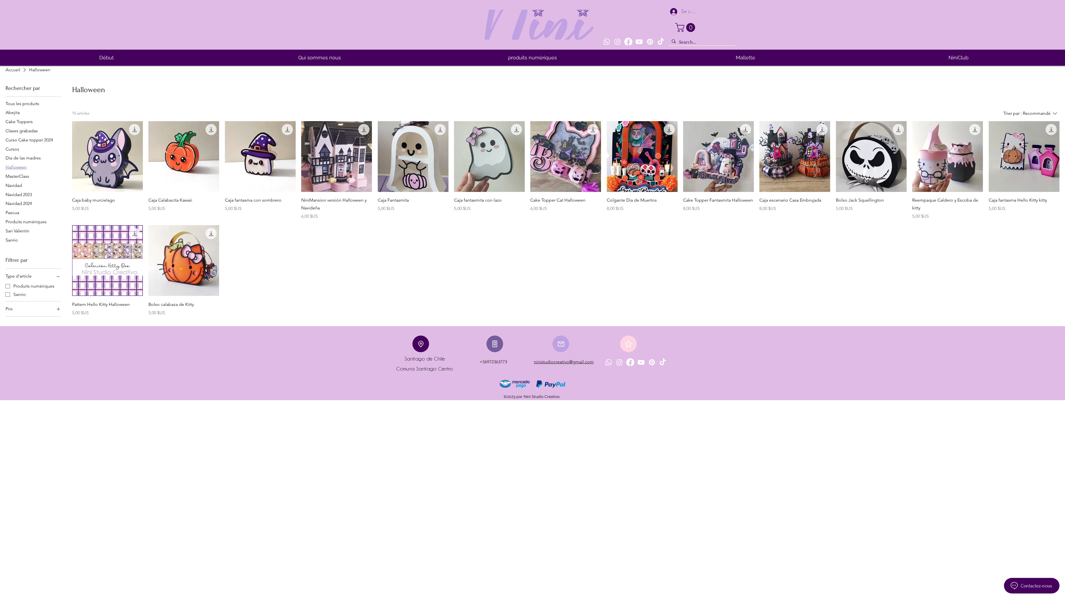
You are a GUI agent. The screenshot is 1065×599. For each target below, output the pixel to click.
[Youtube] (639, 42)
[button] (686, 27)
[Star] (628, 344)
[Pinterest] (650, 42)
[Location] (420, 344)
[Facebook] (628, 42)
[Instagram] (617, 42)
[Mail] (560, 344)
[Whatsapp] (607, 42)
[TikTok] (661, 42)
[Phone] (494, 344)
